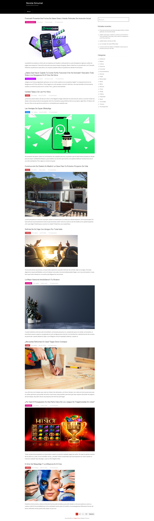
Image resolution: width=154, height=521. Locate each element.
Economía (28, 283)
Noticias (102, 86)
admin (41, 22)
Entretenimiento (30, 22)
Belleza (102, 61)
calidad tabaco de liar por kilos (38, 92)
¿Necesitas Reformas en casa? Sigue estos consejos (46, 342)
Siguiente (91, 514)
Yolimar (36, 112)
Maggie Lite (76, 518)
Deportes (102, 66)
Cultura (28, 233)
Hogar (27, 345)
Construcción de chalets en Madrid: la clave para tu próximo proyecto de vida (56, 166)
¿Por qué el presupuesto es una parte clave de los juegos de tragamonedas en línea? (60, 402)
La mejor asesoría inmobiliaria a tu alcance (42, 280)
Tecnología (103, 101)
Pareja (101, 91)
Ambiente (102, 59)
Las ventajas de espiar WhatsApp (38, 108)
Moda (101, 81)
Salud (101, 99)
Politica (102, 94)
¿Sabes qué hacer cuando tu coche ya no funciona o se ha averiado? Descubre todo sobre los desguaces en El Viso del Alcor (114, 36)
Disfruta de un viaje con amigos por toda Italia (43, 229)
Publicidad (102, 96)
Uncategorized (104, 106)
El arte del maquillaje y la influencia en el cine (43, 464)
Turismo (102, 104)
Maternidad (103, 79)
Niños (101, 84)
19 (86, 514)
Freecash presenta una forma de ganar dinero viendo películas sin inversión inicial (58, 18)
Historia (102, 74)
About (29, 11)
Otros (27, 95)
